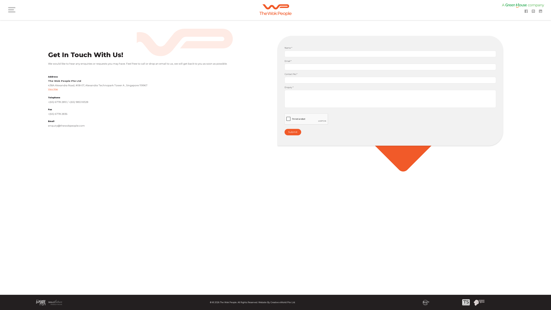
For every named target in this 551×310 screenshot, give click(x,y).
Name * (288, 48)
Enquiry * (289, 87)
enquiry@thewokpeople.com (66, 125)
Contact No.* (291, 74)
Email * (288, 61)
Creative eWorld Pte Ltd (282, 302)
